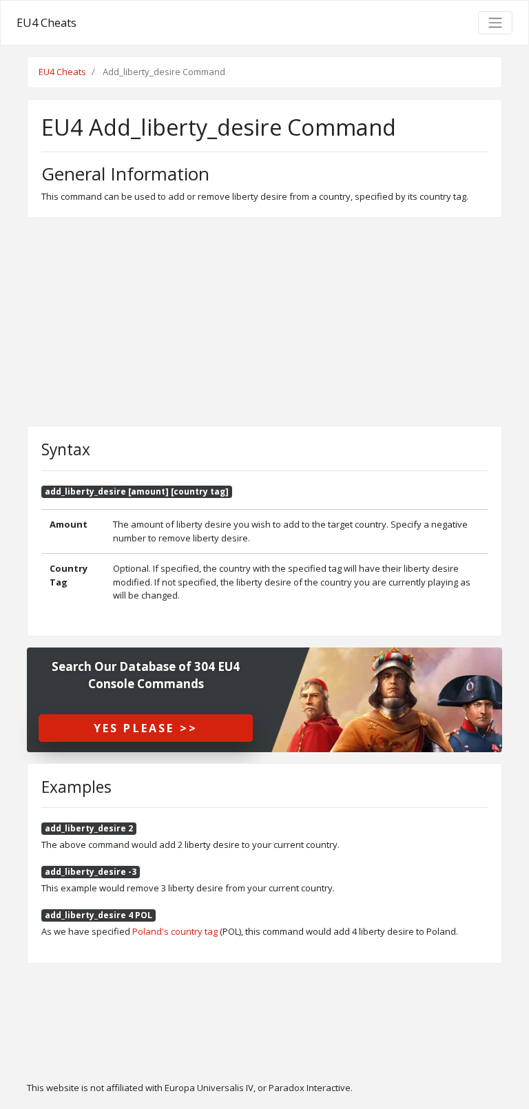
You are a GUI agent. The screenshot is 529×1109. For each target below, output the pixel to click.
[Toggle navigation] (495, 22)
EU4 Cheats (46, 22)
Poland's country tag (175, 931)
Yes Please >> (146, 728)
